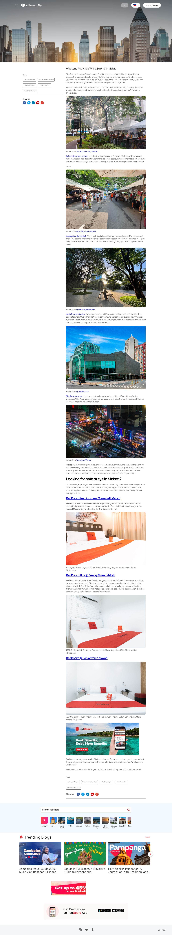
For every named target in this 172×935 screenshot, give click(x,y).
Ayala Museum (82, 391)
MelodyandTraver (83, 460)
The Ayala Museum (74, 396)
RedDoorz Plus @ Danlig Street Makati (90, 575)
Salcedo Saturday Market (86, 151)
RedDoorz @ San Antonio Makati (87, 658)
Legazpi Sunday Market (86, 231)
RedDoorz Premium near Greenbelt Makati (93, 498)
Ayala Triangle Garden (85, 309)
